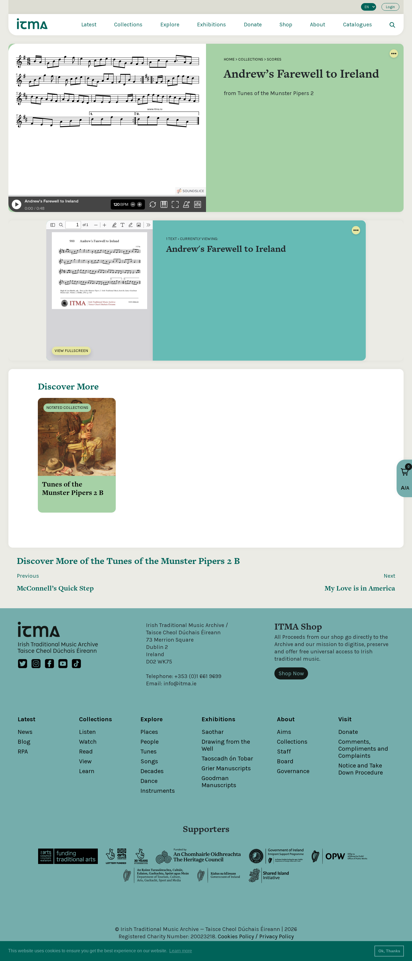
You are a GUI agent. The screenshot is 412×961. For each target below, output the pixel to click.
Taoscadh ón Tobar (227, 758)
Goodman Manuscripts (219, 782)
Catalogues (357, 24)
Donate (253, 24)
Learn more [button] (180, 950)
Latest (88, 24)
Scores (274, 59)
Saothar (213, 732)
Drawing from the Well (226, 745)
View (85, 761)
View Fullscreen (71, 350)
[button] (405, 472)
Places (149, 732)
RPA (23, 751)
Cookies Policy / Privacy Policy (256, 936)
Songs (149, 761)
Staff (284, 751)
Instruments (157, 790)
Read (86, 751)
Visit (344, 719)
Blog (24, 741)
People (149, 741)
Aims (284, 732)
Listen (87, 732)
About (317, 24)
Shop (285, 24)
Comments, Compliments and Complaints (363, 748)
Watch (88, 741)
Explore (169, 24)
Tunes (148, 751)
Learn (86, 771)
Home (229, 59)
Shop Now (291, 673)
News (25, 732)
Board (285, 761)
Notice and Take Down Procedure (360, 769)
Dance (149, 781)
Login (390, 7)
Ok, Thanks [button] (389, 951)
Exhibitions (211, 24)
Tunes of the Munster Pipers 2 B (173, 560)
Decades (152, 771)
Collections (128, 24)
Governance (293, 771)
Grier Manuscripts (226, 768)
